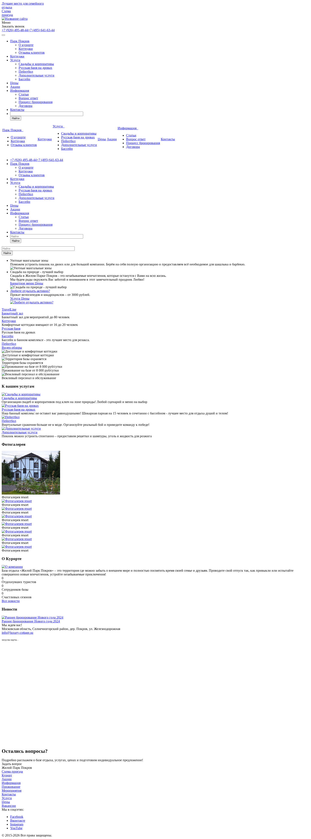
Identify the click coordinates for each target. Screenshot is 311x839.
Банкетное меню (22, 283)
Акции (15, 87)
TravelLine (9, 309)
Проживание (11, 786)
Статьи (24, 94)
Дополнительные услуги (36, 75)
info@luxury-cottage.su (17, 632)
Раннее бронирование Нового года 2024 (31, 621)
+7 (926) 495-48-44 (15, 30)
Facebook (16, 817)
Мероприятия (11, 790)
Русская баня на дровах (35, 68)
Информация (19, 90)
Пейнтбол (26, 71)
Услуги (15, 60)
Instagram (16, 824)
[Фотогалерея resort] (31, 493)
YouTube (16, 828)
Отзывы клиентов (32, 52)
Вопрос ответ (28, 98)
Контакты (17, 109)
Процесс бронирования (35, 102)
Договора (25, 106)
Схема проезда (7, 13)
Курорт (7, 775)
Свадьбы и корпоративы (36, 64)
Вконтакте (17, 820)
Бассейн (24, 79)
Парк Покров (19, 41)
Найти (15, 118)
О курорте (26, 45)
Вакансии (9, 806)
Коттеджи (26, 49)
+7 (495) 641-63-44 (41, 30)
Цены (14, 83)
